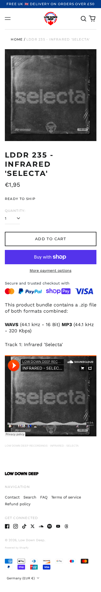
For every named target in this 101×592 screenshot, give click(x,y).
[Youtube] (58, 526)
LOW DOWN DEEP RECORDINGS (26, 445)
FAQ (43, 497)
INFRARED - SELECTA (64, 445)
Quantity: (15, 211)
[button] (83, 18)
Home (17, 39)
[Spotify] (49, 526)
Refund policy (17, 504)
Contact (12, 497)
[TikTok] (24, 526)
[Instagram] (15, 526)
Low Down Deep (31, 540)
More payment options (50, 270)
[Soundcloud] (41, 526)
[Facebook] (7, 526)
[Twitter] (32, 526)
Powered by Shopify (17, 547)
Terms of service (66, 497)
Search (29, 497)
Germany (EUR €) (21, 578)
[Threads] (66, 526)
